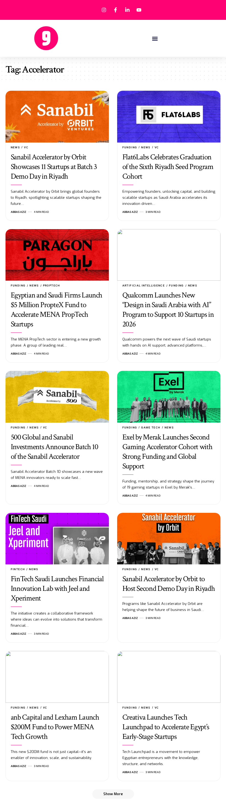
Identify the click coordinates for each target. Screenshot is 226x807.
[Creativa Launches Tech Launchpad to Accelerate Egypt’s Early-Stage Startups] (168, 677)
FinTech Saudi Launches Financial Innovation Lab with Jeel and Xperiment (57, 588)
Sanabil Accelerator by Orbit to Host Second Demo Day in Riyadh (168, 584)
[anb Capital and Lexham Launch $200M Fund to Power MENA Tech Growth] (57, 677)
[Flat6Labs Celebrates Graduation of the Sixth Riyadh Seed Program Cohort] (168, 117)
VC (26, 147)
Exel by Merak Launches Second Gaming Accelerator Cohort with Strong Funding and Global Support (167, 451)
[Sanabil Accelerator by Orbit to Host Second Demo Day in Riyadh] (168, 539)
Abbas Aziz (18, 211)
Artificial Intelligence (143, 285)
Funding (129, 147)
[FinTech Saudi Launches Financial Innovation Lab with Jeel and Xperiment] (57, 539)
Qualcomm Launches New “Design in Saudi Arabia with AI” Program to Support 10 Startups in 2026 (168, 309)
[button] (155, 38)
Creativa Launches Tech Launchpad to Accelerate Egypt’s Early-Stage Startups (165, 727)
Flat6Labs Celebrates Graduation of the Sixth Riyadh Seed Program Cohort (167, 166)
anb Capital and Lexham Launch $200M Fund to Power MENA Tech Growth (55, 727)
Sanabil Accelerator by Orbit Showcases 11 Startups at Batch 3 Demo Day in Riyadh (54, 166)
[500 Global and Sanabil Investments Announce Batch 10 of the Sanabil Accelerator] (57, 397)
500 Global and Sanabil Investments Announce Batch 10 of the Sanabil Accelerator (54, 447)
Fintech (18, 569)
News (15, 147)
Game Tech (150, 427)
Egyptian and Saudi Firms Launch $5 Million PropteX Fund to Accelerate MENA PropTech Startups (56, 309)
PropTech (51, 285)
